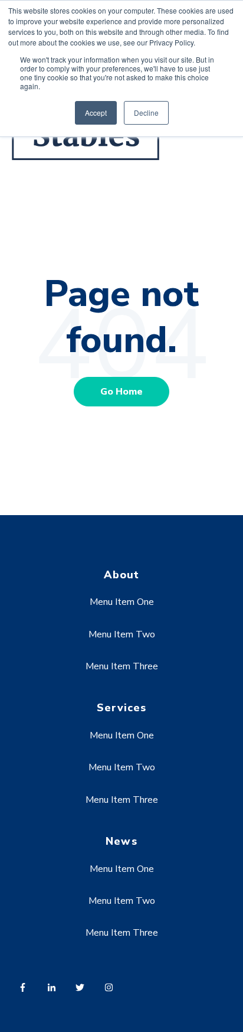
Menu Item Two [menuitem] (121, 634)
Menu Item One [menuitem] (122, 601)
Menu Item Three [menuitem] (122, 666)
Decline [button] (146, 113)
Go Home (121, 391)
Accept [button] (96, 113)
